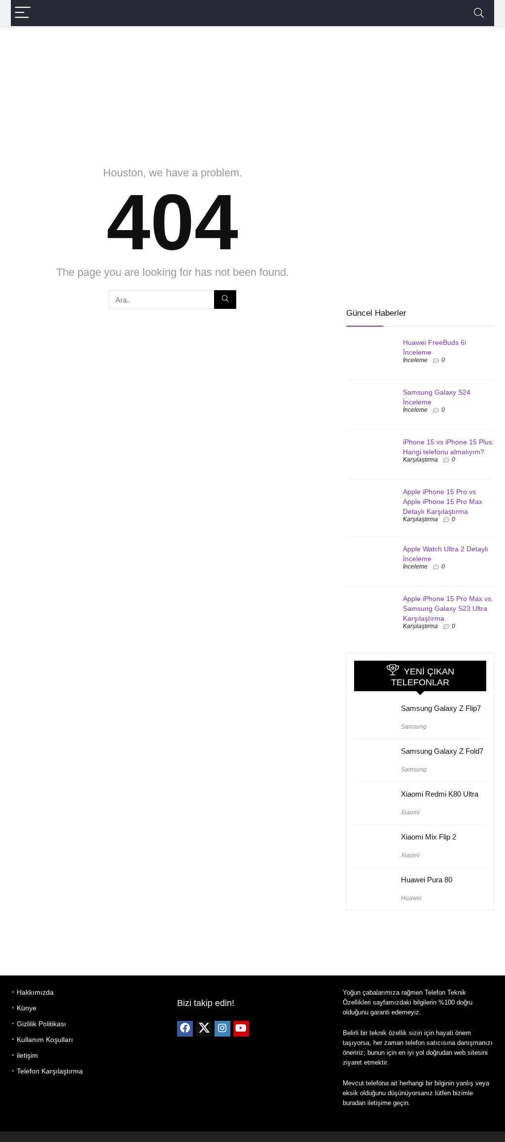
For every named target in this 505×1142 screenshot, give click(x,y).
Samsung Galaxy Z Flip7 (441, 708)
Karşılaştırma (420, 459)
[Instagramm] (222, 1029)
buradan (354, 1103)
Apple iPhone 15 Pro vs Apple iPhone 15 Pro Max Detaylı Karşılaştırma (442, 501)
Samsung (414, 726)
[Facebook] (185, 1029)
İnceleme (415, 360)
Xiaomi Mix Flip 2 (428, 837)
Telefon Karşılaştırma (50, 1071)
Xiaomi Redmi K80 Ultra (439, 794)
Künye (26, 1008)
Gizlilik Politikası (41, 1024)
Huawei (411, 898)
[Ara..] (225, 299)
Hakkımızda (35, 992)
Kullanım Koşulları (45, 1039)
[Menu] (23, 13)
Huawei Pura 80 (426, 879)
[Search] (479, 13)
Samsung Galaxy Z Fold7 (442, 751)
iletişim (27, 1055)
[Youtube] (241, 1029)
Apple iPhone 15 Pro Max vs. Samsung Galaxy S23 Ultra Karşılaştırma (448, 608)
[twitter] (204, 1029)
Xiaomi (410, 812)
